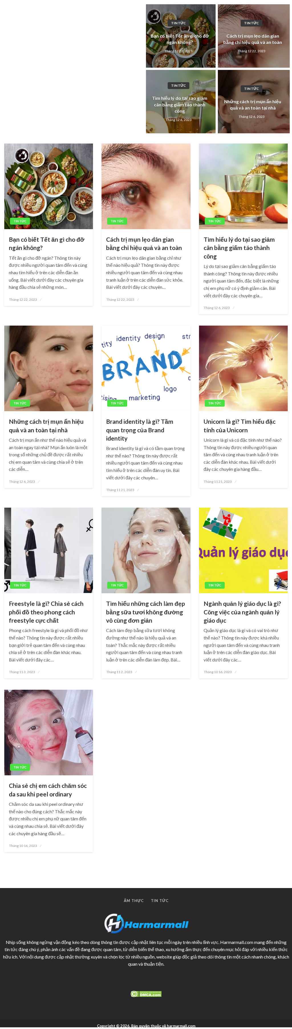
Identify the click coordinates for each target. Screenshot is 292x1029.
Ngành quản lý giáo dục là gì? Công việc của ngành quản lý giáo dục (242, 612)
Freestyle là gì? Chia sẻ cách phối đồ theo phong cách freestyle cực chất (46, 612)
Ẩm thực (134, 900)
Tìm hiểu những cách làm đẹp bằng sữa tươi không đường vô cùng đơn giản (145, 612)
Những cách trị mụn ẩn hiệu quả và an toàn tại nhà (252, 104)
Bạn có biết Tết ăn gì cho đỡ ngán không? (180, 39)
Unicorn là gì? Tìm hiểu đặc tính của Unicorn (239, 425)
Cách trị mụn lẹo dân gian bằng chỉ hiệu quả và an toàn (252, 39)
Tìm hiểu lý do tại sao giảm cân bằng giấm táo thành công (179, 104)
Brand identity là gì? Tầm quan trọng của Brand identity (139, 430)
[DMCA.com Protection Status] (146, 994)
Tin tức (178, 23)
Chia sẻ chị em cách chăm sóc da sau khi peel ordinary (48, 789)
